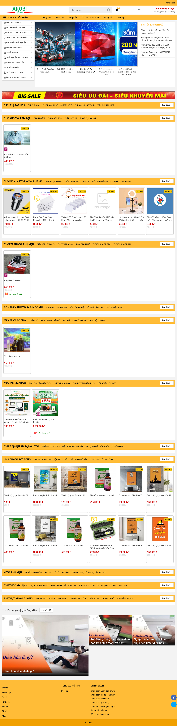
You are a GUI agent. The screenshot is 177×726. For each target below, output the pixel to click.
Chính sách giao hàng (100, 702)
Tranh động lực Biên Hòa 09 (159, 545)
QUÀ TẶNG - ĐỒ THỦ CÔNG (101, 459)
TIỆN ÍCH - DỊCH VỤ (13, 52)
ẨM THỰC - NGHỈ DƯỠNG (16, 77)
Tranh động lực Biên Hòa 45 (45, 545)
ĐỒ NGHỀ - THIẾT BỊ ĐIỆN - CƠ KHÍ (17, 42)
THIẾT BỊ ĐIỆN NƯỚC (114, 307)
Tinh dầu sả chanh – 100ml (16, 545)
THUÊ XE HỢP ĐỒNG (33, 572)
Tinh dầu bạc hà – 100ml (72, 545)
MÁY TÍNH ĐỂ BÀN (100, 181)
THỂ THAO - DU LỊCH (14, 72)
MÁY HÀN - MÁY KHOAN (56, 307)
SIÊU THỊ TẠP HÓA (13, 22)
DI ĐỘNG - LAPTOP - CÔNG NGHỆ (17, 32)
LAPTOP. (86, 181)
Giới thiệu (60, 17)
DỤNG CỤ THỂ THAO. (39, 585)
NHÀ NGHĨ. (62, 598)
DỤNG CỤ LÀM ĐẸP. (88, 118)
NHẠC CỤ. (123, 585)
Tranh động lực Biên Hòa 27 (130, 495)
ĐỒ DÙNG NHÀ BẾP (79, 459)
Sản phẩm (72, 17)
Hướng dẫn (108, 17)
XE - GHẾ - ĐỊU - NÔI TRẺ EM (75, 320)
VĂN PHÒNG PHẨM (105, 105)
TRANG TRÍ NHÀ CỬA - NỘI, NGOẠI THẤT (51, 459)
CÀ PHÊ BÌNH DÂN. (125, 598)
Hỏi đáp (121, 17)
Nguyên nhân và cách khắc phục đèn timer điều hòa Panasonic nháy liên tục (150, 641)
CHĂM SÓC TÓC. (55, 118)
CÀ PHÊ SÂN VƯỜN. (77, 598)
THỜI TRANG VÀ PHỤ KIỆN (16, 37)
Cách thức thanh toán (100, 714)
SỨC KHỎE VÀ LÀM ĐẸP (15, 27)
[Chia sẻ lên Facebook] (174, 697)
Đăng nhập (170, 3)
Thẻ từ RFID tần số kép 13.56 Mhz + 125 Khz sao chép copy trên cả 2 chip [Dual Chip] (73, 218)
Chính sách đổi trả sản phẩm (103, 695)
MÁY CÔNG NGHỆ (76, 307)
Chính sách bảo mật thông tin (103, 706)
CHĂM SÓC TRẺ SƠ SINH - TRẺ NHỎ (45, 320)
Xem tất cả (166, 105)
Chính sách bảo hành (100, 699)
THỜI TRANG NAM (65, 244)
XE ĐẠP (74, 572)
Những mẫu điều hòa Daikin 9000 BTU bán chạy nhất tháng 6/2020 (155, 46)
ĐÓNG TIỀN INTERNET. (107, 383)
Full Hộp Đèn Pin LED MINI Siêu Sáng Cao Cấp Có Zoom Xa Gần (102, 547)
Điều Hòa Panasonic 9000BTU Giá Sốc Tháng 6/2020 (155, 53)
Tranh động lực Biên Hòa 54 (130, 545)
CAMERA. (114, 181)
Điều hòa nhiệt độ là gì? (19, 671)
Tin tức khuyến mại (164, 10)
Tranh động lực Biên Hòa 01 (16, 495)
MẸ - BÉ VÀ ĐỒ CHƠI (14, 47)
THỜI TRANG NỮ (83, 244)
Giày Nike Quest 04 (12, 280)
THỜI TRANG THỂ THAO (61, 585)
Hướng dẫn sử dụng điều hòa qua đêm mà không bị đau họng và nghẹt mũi (156, 39)
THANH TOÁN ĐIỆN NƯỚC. (84, 383)
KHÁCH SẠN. (94, 598)
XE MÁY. (48, 572)
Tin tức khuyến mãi (90, 17)
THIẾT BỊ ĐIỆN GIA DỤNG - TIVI (17, 57)
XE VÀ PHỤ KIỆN (12, 67)
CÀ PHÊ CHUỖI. (108, 598)
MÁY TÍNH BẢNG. (72, 181)
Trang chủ (46, 17)
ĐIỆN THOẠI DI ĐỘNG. (54, 181)
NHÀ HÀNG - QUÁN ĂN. (45, 598)
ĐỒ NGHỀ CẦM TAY (95, 307)
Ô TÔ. (57, 572)
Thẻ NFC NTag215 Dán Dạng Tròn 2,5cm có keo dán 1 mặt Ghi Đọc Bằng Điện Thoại (159, 218)
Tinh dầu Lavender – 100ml (102, 495)
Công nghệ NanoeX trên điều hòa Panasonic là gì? (155, 31)
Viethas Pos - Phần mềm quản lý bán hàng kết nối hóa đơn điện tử (16, 421)
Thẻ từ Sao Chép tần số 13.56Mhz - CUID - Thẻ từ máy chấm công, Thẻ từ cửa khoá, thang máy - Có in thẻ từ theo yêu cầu (45, 218)
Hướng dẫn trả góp (99, 710)
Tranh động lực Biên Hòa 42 (159, 495)
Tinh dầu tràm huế (12, 356)
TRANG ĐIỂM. (39, 118)
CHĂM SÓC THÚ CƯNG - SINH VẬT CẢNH (77, 105)
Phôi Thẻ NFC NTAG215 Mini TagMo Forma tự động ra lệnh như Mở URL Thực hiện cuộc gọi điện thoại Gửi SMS (102, 218)
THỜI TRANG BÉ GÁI (122, 244)
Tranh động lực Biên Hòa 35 (45, 495)
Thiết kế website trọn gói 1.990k (43, 420)
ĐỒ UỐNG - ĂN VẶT (50, 105)
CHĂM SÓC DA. (71, 118)
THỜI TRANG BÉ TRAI (102, 244)
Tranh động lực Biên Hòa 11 (73, 495)
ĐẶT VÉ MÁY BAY (62, 383)
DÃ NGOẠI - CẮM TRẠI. (106, 585)
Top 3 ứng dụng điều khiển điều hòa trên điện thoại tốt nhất (110, 641)
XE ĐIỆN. (65, 572)
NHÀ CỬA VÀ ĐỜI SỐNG (15, 62)
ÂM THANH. (126, 181)
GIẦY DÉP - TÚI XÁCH (46, 244)
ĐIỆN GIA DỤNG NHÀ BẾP (73, 446)
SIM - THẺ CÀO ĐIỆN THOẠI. (40, 383)
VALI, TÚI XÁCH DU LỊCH (84, 585)
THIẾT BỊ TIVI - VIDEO (51, 446)
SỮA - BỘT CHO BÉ (97, 320)
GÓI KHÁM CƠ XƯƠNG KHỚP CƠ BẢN (16, 155)
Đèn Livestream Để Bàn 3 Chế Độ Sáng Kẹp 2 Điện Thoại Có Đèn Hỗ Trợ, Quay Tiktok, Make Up (131, 218)
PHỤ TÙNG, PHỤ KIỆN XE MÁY (93, 572)
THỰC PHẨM (33, 105)
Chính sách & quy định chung (103, 691)
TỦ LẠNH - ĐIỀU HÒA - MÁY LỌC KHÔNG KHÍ (104, 446)
